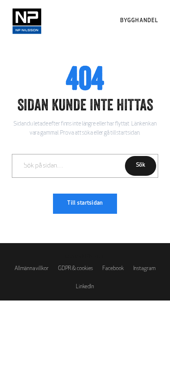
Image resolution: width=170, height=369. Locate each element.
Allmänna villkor (31, 268)
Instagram (144, 268)
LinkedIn (85, 286)
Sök (140, 165)
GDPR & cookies (75, 268)
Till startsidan (84, 203)
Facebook (112, 268)
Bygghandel (139, 20)
